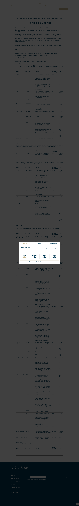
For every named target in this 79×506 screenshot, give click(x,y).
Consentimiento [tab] (25, 243)
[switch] (34, 257)
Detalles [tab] (39, 243)
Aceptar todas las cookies (53, 261)
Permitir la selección (39, 261)
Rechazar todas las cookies (26, 261)
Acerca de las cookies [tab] (53, 243)
